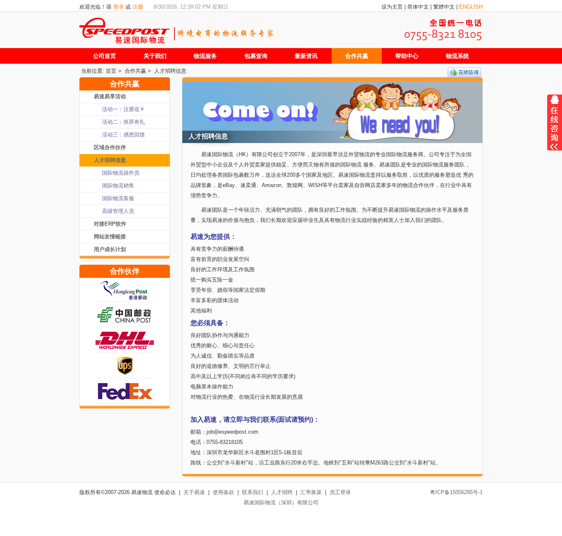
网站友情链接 (110, 236)
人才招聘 (282, 492)
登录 (118, 7)
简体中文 (418, 7)
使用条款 (223, 492)
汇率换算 (311, 492)
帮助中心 (406, 56)
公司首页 (104, 56)
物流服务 (205, 56)
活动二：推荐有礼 (123, 122)
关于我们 (155, 56)
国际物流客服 (118, 198)
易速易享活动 (110, 96)
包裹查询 (255, 56)
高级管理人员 (118, 211)
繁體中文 (444, 7)
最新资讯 (306, 56)
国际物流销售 (118, 186)
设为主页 (392, 7)
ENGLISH (471, 7)
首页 (111, 71)
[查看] (554, 127)
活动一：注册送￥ (123, 109)
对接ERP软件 (110, 224)
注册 (137, 7)
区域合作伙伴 (110, 147)
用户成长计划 (110, 249)
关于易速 (194, 492)
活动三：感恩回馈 (123, 135)
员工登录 (340, 492)
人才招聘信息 (170, 71)
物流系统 (457, 56)
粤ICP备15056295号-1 (456, 492)
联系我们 (252, 492)
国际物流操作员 (120, 173)
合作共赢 (356, 56)
